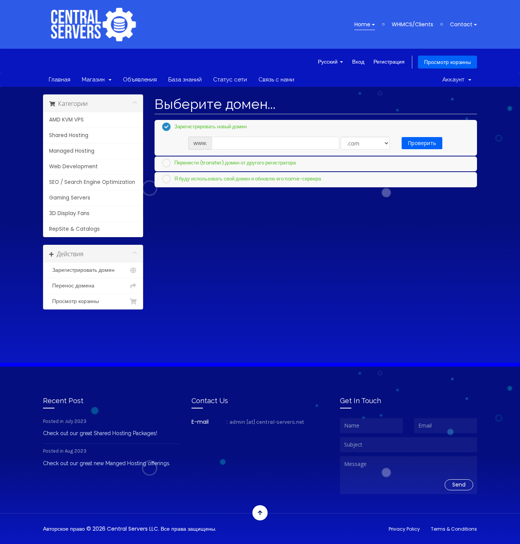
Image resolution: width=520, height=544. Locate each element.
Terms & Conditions (454, 529)
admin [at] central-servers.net (267, 422)
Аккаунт (454, 79)
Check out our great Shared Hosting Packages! (100, 433)
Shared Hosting (68, 135)
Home (363, 24)
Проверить (422, 143)
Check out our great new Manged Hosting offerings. (107, 463)
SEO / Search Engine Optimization (92, 182)
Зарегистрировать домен (82, 270)
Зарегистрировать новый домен (210, 126)
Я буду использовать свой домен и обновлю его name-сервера (247, 178)
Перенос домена (71, 285)
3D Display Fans (69, 213)
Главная (59, 79)
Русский (328, 61)
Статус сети (230, 79)
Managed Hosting (71, 151)
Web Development (73, 166)
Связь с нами (276, 79)
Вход (358, 61)
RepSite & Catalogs (74, 229)
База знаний (185, 79)
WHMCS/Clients (412, 24)
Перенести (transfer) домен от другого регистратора (235, 162)
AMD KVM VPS (66, 119)
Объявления (140, 79)
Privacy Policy (404, 529)
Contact (462, 24)
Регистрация (389, 61)
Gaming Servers (69, 197)
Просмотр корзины (447, 62)
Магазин (95, 79)
